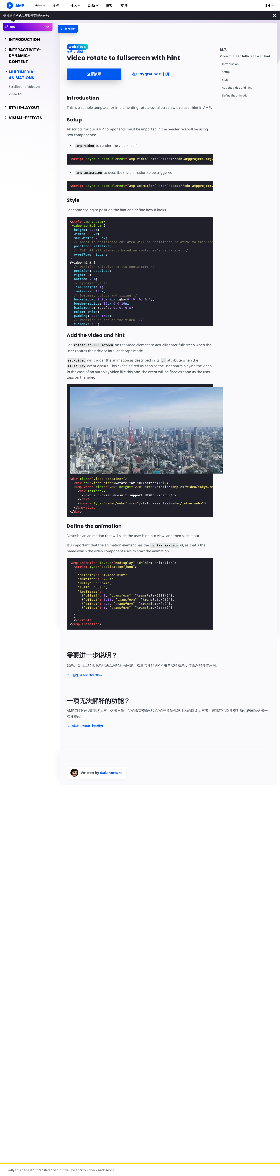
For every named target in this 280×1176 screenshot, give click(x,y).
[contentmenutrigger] (246, 48)
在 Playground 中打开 (151, 74)
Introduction (230, 64)
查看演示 (94, 74)
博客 (109, 5)
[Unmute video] (146, 430)
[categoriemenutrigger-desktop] (68, 29)
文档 (56, 5)
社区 (73, 5)
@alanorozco (111, 772)
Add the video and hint (237, 88)
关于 (38, 5)
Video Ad (15, 94)
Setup (226, 72)
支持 (124, 5)
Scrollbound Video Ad (24, 86)
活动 (91, 5)
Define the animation (235, 95)
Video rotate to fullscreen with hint (245, 56)
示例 (80, 52)
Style (225, 80)
